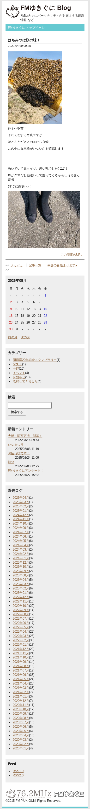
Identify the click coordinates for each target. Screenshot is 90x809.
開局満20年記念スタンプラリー (35, 360)
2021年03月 (21, 688)
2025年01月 (21, 510)
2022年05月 (21, 627)
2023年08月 (21, 575)
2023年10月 (21, 566)
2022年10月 (21, 606)
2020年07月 (21, 722)
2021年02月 (21, 692)
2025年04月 (21, 497)
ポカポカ (16, 265)
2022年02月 (21, 640)
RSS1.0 (18, 771)
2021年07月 (21, 670)
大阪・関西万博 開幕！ (25, 436)
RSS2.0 (18, 775)
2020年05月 (21, 731)
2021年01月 (21, 696)
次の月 (25, 337)
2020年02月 (21, 744)
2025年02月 (21, 506)
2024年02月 (21, 554)
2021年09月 (21, 662)
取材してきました (25, 381)
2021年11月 (21, 653)
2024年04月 (21, 545)
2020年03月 (21, 739)
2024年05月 (21, 541)
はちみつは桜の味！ (24, 40)
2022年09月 (21, 610)
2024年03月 (21, 549)
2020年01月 (21, 748)
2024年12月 (21, 515)
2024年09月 (21, 528)
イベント (19, 373)
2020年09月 (21, 713)
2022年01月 (21, 644)
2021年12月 (21, 649)
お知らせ (19, 377)
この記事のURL (71, 254)
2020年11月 (21, 705)
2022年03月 (21, 636)
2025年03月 (21, 502)
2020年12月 (21, 701)
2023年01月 (21, 593)
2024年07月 (21, 532)
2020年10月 (21, 709)
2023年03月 (21, 584)
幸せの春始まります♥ (62, 265)
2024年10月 (21, 523)
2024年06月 (21, 536)
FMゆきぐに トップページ (26, 27)
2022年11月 (21, 601)
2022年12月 (21, 597)
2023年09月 (21, 571)
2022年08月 (21, 614)
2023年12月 (21, 562)
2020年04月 (21, 735)
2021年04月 (21, 683)
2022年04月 (21, 631)
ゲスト (17, 364)
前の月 (12, 337)
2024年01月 (21, 558)
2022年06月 (21, 623)
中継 (16, 368)
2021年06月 (21, 675)
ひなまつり (16, 444)
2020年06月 (21, 726)
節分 (11, 462)
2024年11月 (21, 519)
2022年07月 (21, 618)
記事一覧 (35, 265)
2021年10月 (21, 657)
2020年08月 (21, 718)
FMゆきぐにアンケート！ (26, 470)
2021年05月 (21, 679)
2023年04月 (21, 579)
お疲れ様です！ (19, 453)
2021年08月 (21, 666)
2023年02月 (21, 588)
